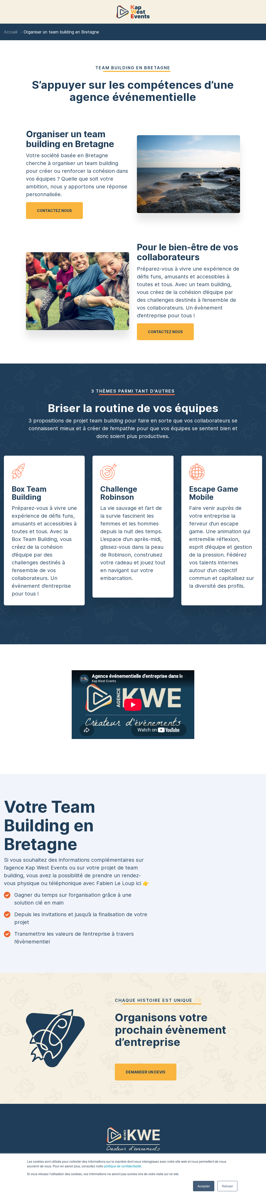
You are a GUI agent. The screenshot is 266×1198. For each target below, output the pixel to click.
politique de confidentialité (122, 1166)
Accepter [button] (203, 1186)
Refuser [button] (227, 1186)
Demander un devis (145, 1072)
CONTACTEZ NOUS (54, 210)
